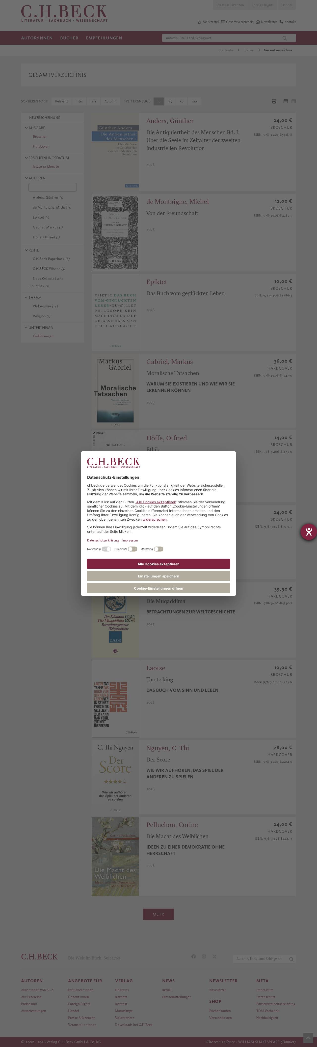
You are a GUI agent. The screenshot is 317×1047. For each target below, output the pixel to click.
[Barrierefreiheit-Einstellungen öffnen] (309, 532)
